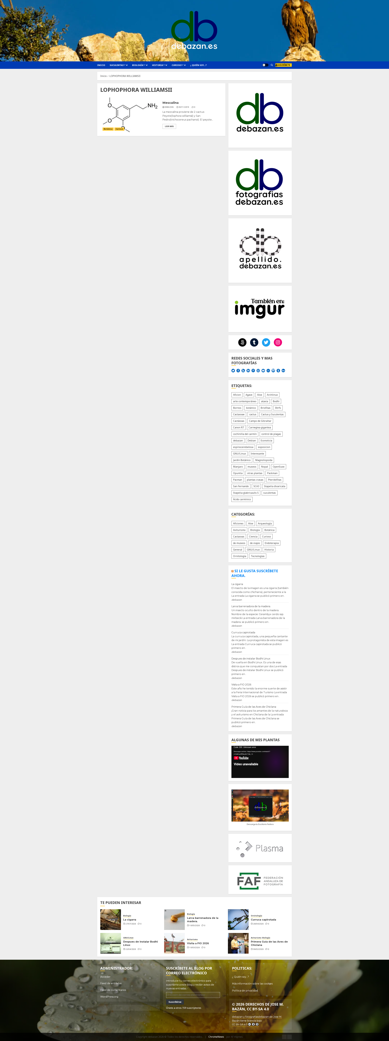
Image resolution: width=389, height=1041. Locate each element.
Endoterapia (272, 543)
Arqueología (265, 523)
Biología (137, 65)
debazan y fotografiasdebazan (250, 1016)
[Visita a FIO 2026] (174, 943)
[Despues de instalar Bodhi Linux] (110, 943)
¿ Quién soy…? (198, 65)
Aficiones (238, 523)
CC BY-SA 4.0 (239, 1024)
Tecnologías (258, 556)
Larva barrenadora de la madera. (251, 606)
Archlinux (272, 394)
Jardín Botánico (242, 460)
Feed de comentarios (113, 990)
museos (252, 466)
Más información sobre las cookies (252, 983)
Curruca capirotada (243, 632)
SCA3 (256, 486)
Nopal (264, 466)
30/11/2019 (184, 107)
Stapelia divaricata (274, 486)
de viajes (255, 543)
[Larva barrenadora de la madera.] (174, 919)
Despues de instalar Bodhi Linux (250, 658)
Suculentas (117, 65)
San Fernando (241, 486)
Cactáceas (238, 421)
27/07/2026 (131, 924)
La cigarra (237, 584)
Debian (252, 440)
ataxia (264, 401)
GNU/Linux (239, 453)
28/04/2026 (258, 924)
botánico (251, 408)
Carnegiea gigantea (260, 427)
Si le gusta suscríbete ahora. (254, 573)
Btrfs (278, 408)
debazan (169, 107)
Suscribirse (175, 1002)
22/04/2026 (131, 949)
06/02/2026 (258, 949)
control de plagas (271, 434)
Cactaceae (238, 414)
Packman (272, 473)
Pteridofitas (274, 479)
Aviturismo (239, 530)
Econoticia (266, 440)
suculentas (269, 492)
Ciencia (253, 536)
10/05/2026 (194, 925)
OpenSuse (278, 466)
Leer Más (169, 126)
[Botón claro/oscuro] (265, 65)
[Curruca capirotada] (238, 919)
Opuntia (238, 473)
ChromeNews (216, 1036)
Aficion (237, 394)
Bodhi (276, 401)
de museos (239, 543)
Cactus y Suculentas (272, 414)
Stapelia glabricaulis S (246, 492)
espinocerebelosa (243, 447)
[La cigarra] (110, 919)
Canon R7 (238, 427)
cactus (252, 414)
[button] (272, 65)
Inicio (101, 65)
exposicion (264, 447)
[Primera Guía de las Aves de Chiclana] (238, 943)
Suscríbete (283, 65)
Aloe (259, 394)
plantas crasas (255, 479)
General (237, 549)
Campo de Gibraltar (260, 421)
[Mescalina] (130, 114)
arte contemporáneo (244, 401)
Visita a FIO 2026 (241, 684)
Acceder (105, 976)
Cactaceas (238, 536)
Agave (249, 394)
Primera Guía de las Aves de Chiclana (253, 706)
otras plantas (254, 473)
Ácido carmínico (242, 499)
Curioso (177, 65)
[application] (260, 762)
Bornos (237, 408)
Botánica (108, 129)
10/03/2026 (194, 947)
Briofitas (265, 408)
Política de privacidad (245, 990)
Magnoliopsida (263, 460)
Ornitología (239, 556)
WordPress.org (109, 996)
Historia (157, 65)
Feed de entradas (111, 983)
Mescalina (170, 103)
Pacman (237, 479)
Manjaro (238, 466)
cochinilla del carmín (245, 434)
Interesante (257, 453)
